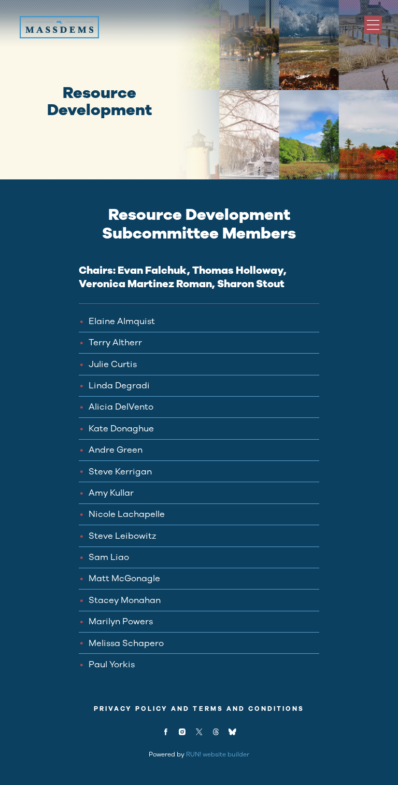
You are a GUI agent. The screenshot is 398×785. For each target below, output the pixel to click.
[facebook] (165, 731)
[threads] (215, 731)
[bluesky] (232, 731)
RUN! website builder (217, 754)
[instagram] (182, 731)
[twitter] (199, 731)
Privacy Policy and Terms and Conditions (199, 708)
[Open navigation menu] (373, 25)
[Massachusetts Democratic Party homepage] (59, 27)
